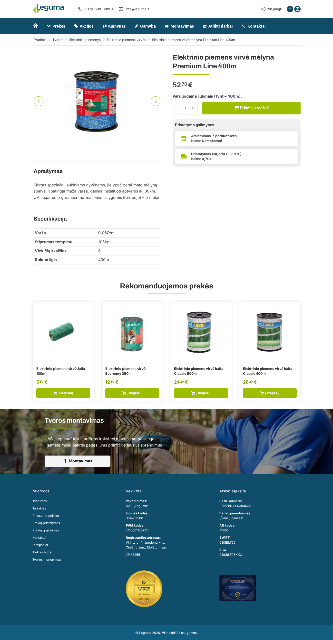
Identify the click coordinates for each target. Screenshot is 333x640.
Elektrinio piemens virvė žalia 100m (60, 371)
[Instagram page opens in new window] (297, 9)
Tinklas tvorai (42, 552)
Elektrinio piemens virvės (126, 40)
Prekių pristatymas (46, 523)
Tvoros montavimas (46, 559)
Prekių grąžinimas (45, 530)
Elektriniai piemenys (85, 40)
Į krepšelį (66, 393)
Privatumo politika (45, 516)
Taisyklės (39, 508)
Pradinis (40, 40)
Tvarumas (39, 501)
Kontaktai (39, 537)
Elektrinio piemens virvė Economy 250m (125, 371)
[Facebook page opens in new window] (290, 9)
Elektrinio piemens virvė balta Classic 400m (267, 371)
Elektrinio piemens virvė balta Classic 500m (198, 371)
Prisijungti (274, 9)
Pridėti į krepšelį (254, 108)
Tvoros (57, 40)
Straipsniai (40, 545)
